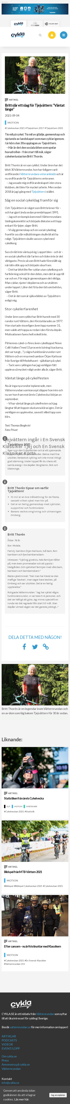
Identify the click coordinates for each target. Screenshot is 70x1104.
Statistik (30, 811)
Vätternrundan (45, 1014)
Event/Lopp (11, 1048)
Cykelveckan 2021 (15, 128)
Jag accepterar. (58, 1095)
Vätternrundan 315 (15, 963)
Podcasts (9, 1040)
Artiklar (9, 1036)
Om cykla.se (9, 1056)
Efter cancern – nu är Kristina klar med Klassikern (32, 946)
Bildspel (9, 886)
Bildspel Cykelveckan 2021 (28, 886)
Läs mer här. (21, 1099)
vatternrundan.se (20, 1027)
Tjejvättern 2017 (35, 128)
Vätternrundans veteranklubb (38, 174)
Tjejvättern (38, 191)
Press (5, 1060)
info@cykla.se (10, 1082)
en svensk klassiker (36, 960)
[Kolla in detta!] (35, 648)
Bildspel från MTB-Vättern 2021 (23, 872)
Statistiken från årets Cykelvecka (24, 798)
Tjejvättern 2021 (54, 128)
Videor (7, 1044)
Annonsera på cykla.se (16, 1064)
